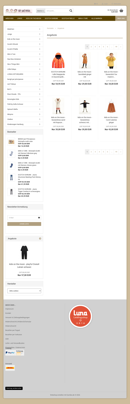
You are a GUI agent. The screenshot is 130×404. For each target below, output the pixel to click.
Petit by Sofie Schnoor (15, 104)
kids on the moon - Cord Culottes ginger (111, 119)
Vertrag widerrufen (13, 388)
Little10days (11, 69)
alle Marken (96, 18)
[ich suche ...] (71, 11)
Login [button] (105, 4)
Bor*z (9, 89)
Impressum (9, 309)
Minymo (10, 114)
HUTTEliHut (11, 84)
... (111, 47)
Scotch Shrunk (51, 18)
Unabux (10, 119)
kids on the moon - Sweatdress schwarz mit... (85, 119)
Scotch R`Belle (68, 18)
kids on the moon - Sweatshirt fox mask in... (111, 74)
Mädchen (9, 18)
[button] (96, 4)
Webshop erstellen (57, 395)
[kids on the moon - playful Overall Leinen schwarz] (24, 251)
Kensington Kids (13, 99)
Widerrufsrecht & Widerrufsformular (18, 322)
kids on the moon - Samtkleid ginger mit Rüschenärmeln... (85, 74)
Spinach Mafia (12, 109)
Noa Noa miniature (14, 59)
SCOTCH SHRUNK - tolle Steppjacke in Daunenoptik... (58, 74)
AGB (7, 339)
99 (116, 47)
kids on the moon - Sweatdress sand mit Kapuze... (58, 119)
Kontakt (8, 313)
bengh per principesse (15, 79)
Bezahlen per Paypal (12, 330)
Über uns (121, 18)
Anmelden (24, 224)
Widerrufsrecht (10, 326)
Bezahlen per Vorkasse (13, 335)
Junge (19, 18)
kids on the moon (33, 18)
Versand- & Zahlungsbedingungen (17, 317)
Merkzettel (117, 4)
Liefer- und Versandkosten (14, 343)
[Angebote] (40, 238)
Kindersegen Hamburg (15, 124)
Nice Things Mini (13, 64)
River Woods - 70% (14, 94)
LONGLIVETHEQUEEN (15, 74)
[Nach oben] (123, 400)
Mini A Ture (83, 18)
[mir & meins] (18, 11)
